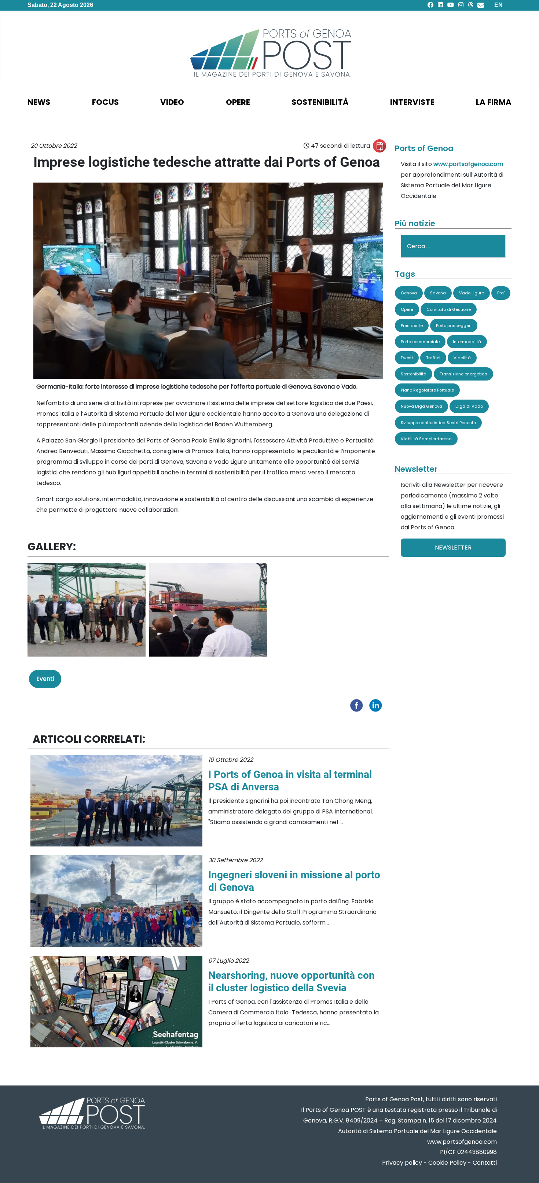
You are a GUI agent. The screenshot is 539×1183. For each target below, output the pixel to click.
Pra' (501, 293)
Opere (407, 309)
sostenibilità (320, 102)
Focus (105, 102)
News (38, 102)
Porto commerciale (420, 342)
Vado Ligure (471, 293)
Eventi (45, 679)
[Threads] (470, 5)
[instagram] (460, 5)
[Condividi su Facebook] (358, 705)
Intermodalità (467, 342)
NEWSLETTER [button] (453, 547)
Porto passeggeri (454, 325)
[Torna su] (526, 1168)
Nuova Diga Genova (421, 406)
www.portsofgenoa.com (468, 164)
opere (238, 102)
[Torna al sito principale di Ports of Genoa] (91, 1114)
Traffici (433, 358)
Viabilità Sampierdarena (426, 439)
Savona (438, 293)
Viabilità (462, 358)
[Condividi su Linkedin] (377, 705)
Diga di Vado (469, 406)
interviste (412, 102)
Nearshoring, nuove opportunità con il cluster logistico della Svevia (291, 981)
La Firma (493, 102)
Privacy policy (402, 1162)
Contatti (485, 1162)
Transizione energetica (463, 374)
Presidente (412, 325)
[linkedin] (440, 5)
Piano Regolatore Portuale (427, 390)
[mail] (480, 5)
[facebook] (430, 5)
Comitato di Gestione (448, 309)
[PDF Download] (379, 146)
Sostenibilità (413, 374)
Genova (409, 293)
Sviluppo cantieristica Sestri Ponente (438, 423)
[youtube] (450, 5)
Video (172, 102)
